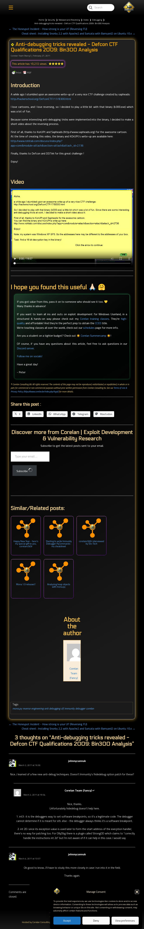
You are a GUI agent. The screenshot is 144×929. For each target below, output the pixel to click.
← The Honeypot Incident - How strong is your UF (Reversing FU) (48, 29)
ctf (62, 708)
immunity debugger (74, 708)
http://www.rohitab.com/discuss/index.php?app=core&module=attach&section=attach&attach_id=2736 (47, 143)
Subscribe (22, 471)
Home (41, 19)
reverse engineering (33, 708)
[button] (137, 892)
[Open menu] (11, 7)
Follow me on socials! (29, 356)
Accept (67, 921)
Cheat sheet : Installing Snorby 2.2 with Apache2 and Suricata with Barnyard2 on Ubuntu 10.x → (78, 33)
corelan (90, 708)
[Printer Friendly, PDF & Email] (21, 72)
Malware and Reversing (69, 19)
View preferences (125, 921)
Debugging (97, 19)
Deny (96, 921)
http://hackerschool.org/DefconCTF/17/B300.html (41, 99)
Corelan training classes (94, 319)
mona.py (17, 708)
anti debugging (52, 708)
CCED (98, 323)
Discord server (25, 348)
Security (51, 19)
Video (86, 19)
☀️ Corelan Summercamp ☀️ (93, 335)
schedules (89, 328)
